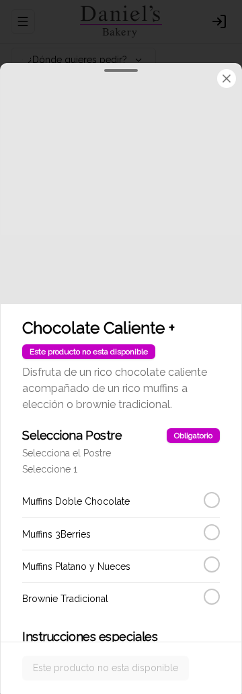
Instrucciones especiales (89, 637)
